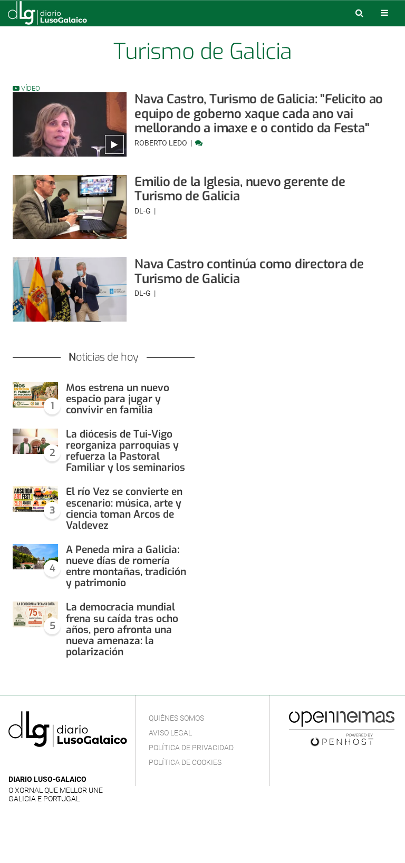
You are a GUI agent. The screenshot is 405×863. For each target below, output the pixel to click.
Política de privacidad (191, 747)
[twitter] (47, 764)
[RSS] (64, 764)
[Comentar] (198, 143)
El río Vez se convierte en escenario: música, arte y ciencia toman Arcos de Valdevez (124, 508)
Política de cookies (185, 762)
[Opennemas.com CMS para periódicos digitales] (341, 728)
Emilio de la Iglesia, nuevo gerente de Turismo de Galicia (239, 189)
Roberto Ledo (161, 143)
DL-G (143, 211)
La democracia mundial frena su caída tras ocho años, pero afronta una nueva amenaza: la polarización (122, 629)
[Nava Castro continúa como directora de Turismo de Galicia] (70, 289)
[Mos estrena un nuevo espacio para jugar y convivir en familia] (35, 395)
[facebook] (31, 764)
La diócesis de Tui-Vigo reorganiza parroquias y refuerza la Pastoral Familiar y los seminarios (125, 451)
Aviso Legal (170, 733)
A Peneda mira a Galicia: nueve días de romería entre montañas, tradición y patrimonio (126, 566)
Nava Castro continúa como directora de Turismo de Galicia (249, 271)
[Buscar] (359, 12)
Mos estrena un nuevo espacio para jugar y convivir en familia (117, 398)
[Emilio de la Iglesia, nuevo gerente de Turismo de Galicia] (70, 207)
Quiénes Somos (176, 718)
